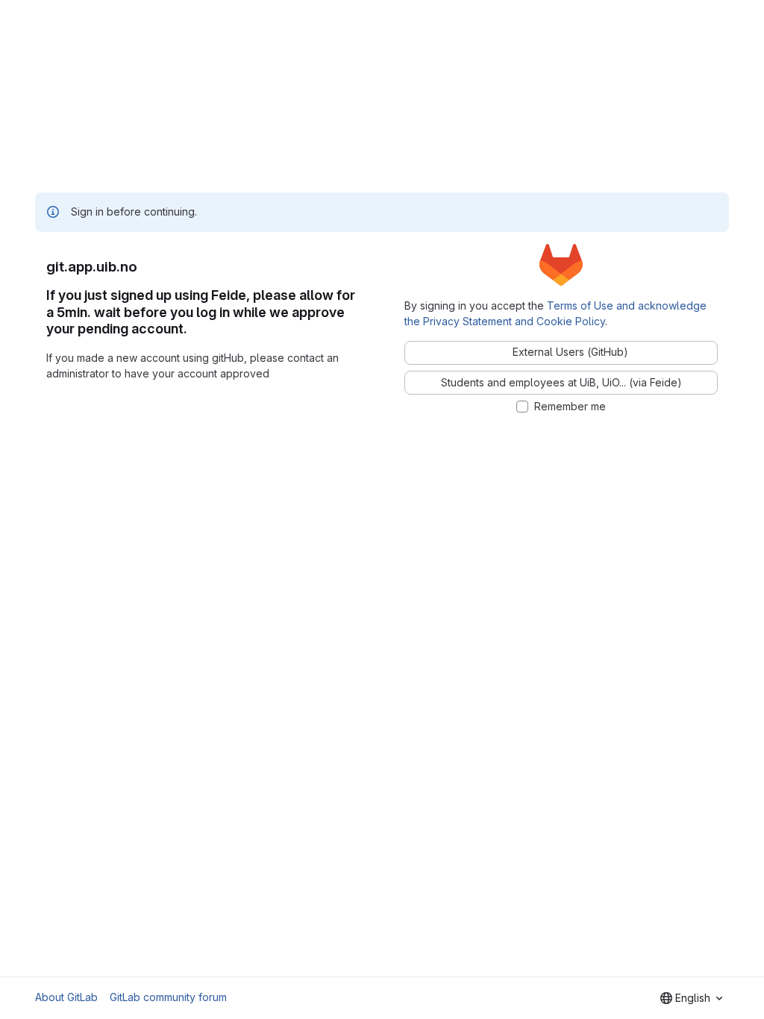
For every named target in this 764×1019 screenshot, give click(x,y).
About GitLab (66, 997)
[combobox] (691, 998)
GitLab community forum (168, 997)
